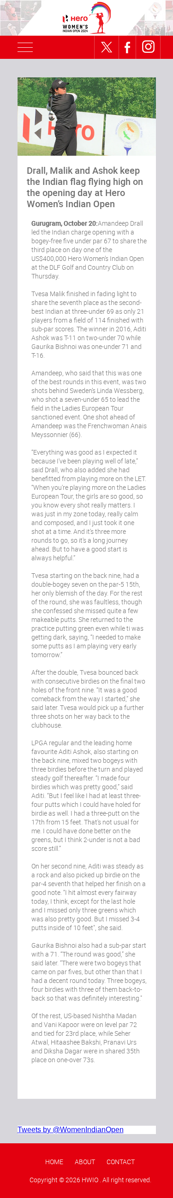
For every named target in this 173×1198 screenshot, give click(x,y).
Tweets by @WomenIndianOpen (71, 1130)
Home (54, 1161)
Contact (121, 1161)
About (85, 1161)
